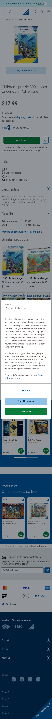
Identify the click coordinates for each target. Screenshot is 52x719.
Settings (26, 390)
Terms (17, 378)
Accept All (26, 411)
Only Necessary (26, 401)
